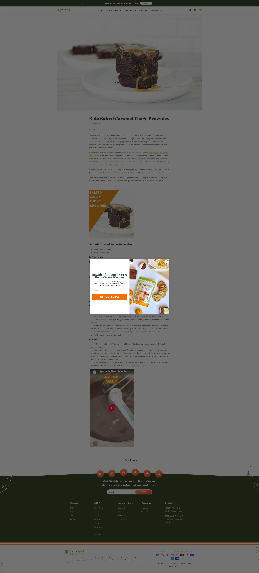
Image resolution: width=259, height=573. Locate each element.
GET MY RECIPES (109, 297)
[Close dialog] (166, 262)
